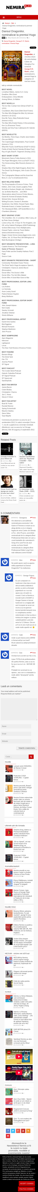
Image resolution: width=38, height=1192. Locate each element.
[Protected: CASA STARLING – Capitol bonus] (9, 781)
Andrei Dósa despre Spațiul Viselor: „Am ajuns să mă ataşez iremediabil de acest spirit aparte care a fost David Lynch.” (23, 942)
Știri (12, 23)
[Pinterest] (8, 1136)
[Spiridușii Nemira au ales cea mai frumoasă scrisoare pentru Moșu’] (9, 1045)
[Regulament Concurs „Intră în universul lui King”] (9, 1114)
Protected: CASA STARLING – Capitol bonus (21, 778)
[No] (35, 1173)
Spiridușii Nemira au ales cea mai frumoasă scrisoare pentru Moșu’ (23, 1041)
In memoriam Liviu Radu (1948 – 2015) (27, 490)
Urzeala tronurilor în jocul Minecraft (8, 458)
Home (7, 23)
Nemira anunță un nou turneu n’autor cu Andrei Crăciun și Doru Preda (22, 872)
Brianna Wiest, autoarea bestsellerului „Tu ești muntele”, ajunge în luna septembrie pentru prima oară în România (22, 915)
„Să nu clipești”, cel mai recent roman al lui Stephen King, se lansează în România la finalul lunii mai (22, 845)
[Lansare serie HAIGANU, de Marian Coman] (9, 772)
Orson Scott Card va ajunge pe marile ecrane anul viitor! (8, 491)
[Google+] (18, 1131)
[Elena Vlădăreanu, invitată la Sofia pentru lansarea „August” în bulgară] (9, 886)
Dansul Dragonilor (9, 41)
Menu (19, 17)
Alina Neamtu (12, 38)
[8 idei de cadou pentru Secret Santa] (9, 987)
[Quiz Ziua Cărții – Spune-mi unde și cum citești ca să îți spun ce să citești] (9, 1105)
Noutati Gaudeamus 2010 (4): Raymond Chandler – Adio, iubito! (27, 460)
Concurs (8, 1085)
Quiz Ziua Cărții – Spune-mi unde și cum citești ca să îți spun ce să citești (23, 1101)
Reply (34, 517)
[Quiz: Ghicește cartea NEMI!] (9, 1095)
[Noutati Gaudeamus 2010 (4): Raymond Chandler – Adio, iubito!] (26, 454)
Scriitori (8, 992)
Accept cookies (26, 1183)
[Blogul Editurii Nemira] (19, 11)
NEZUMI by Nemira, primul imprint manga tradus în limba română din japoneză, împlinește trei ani (23, 961)
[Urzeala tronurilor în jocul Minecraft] (7, 454)
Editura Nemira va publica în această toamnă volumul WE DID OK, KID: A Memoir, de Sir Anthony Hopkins (23, 929)
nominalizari (6, 43)
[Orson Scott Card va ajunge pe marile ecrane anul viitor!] (7, 487)
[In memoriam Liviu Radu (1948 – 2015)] (26, 487)
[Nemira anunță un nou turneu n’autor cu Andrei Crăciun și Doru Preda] (9, 876)
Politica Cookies (26, 1189)
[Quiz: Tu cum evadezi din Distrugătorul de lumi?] (9, 1124)
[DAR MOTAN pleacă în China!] (9, 1035)
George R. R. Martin (22, 41)
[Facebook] (8, 1131)
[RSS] (28, 1131)
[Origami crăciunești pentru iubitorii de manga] (9, 977)
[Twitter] (13, 1131)
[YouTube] (23, 1131)
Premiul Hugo (14, 43)
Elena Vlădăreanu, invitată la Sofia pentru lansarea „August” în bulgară (23, 882)
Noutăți (8, 762)
